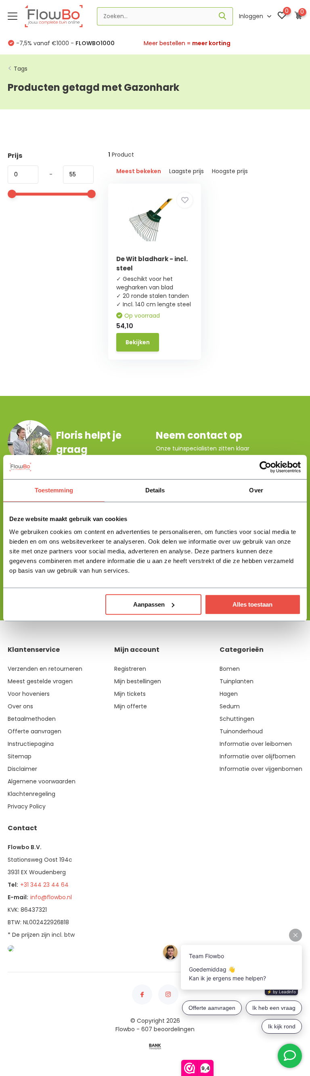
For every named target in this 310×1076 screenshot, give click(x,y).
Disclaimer (22, 769)
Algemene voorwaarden (41, 781)
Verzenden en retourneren (45, 669)
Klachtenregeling (31, 794)
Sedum (230, 706)
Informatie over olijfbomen (257, 756)
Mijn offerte (130, 706)
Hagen (229, 694)
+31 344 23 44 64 (44, 885)
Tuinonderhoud (241, 731)
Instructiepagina (31, 744)
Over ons (20, 706)
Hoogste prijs (230, 171)
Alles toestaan (252, 604)
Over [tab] (256, 490)
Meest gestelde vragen (40, 681)
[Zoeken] (223, 16)
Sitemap (19, 756)
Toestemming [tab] (54, 490)
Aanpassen (149, 604)
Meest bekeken (138, 171)
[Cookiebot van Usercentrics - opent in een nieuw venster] (265, 467)
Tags (20, 69)
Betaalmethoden (32, 719)
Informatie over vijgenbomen (261, 769)
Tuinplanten (236, 681)
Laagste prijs (186, 171)
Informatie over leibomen (256, 744)
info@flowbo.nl (51, 897)
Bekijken (138, 342)
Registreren (130, 669)
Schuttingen (237, 719)
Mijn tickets (130, 694)
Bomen (230, 669)
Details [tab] (155, 490)
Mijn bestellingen (137, 681)
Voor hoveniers (29, 694)
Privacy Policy (27, 806)
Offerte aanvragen (34, 731)
